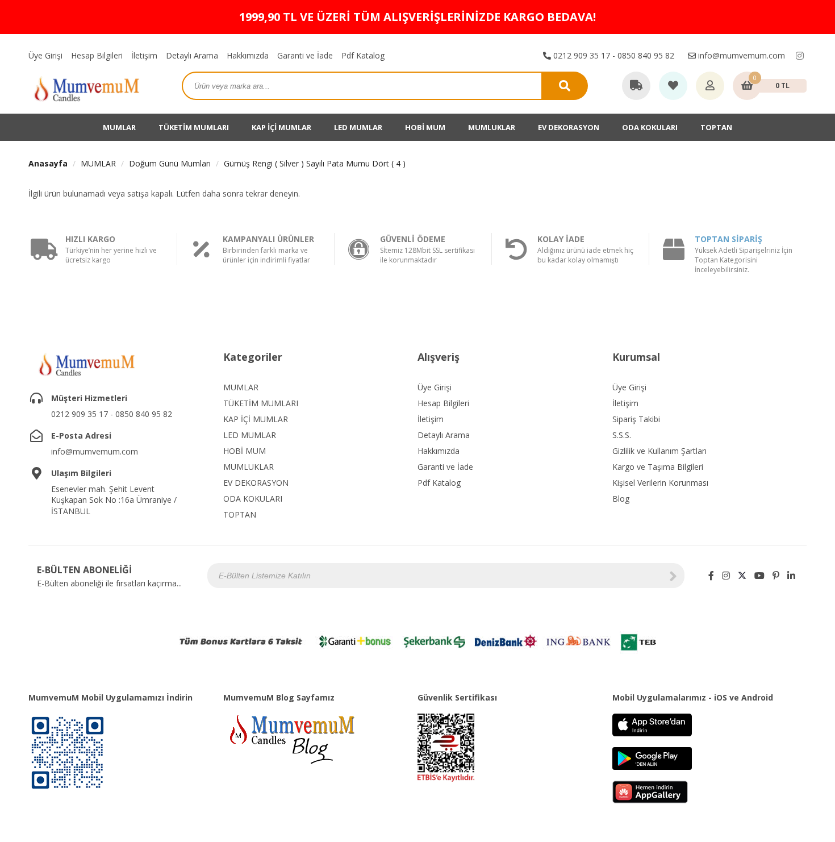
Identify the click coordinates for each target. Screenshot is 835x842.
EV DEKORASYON (568, 127)
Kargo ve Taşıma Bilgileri (657, 466)
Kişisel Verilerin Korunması (660, 482)
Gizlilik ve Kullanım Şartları (659, 450)
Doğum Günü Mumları (170, 163)
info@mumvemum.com (740, 55)
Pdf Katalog (363, 55)
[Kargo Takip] (636, 86)
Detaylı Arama (192, 55)
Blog (620, 498)
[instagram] (800, 55)
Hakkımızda (248, 55)
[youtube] (759, 575)
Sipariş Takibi (636, 419)
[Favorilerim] (673, 86)
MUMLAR (119, 127)
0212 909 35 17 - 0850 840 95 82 (612, 55)
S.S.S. (621, 435)
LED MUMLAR (358, 127)
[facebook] (711, 575)
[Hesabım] (710, 86)
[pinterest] (776, 575)
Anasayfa (48, 163)
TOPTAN (716, 127)
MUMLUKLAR (491, 127)
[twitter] (742, 575)
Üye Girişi (45, 55)
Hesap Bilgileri (97, 55)
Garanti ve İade (305, 55)
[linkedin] (791, 575)
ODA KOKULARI (650, 127)
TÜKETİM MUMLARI (193, 127)
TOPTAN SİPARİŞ (728, 239)
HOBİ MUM (425, 127)
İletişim (144, 55)
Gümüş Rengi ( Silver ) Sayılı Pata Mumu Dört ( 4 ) (315, 163)
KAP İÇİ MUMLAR (281, 127)
